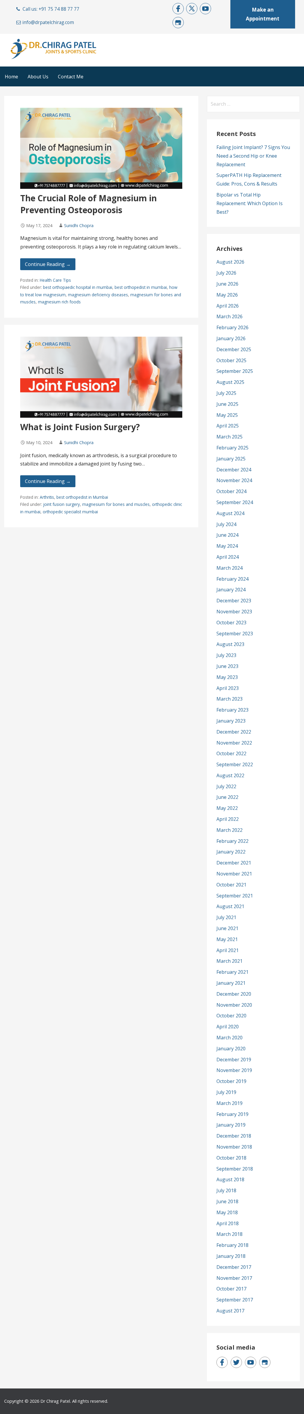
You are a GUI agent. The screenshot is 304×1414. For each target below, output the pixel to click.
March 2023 (229, 699)
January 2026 (231, 338)
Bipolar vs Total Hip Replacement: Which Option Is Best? (249, 203)
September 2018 (234, 1169)
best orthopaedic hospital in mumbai (77, 287)
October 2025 (231, 360)
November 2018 (234, 1147)
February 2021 (232, 972)
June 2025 (227, 404)
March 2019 (229, 1103)
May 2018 (227, 1212)
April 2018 (227, 1223)
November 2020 (234, 1005)
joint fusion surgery (61, 504)
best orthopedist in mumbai (141, 287)
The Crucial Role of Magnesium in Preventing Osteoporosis (88, 203)
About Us (38, 76)
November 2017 (234, 1278)
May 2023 (227, 677)
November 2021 (234, 873)
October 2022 (231, 753)
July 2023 (226, 655)
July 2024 (226, 524)
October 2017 (231, 1288)
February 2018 (232, 1245)
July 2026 (226, 273)
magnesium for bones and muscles (116, 504)
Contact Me (70, 76)
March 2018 (229, 1234)
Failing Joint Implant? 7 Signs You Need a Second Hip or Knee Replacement (253, 156)
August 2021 (230, 906)
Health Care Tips (55, 280)
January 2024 (231, 589)
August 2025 (230, 382)
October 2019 (231, 1081)
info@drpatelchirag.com (48, 22)
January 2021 (231, 983)
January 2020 (231, 1048)
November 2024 (234, 480)
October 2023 (231, 622)
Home (11, 76)
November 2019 (234, 1070)
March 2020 (229, 1037)
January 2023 (231, 721)
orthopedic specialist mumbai (70, 511)
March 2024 (229, 568)
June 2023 (227, 666)
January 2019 (231, 1125)
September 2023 (234, 633)
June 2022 (227, 797)
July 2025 (226, 393)
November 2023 (234, 611)
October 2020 (231, 1015)
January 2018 (231, 1256)
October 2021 (231, 884)
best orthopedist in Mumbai (82, 497)
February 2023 (232, 710)
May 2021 (227, 939)
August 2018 (230, 1179)
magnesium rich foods (59, 302)
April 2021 (227, 950)
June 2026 (227, 284)
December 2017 (233, 1267)
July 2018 (226, 1190)
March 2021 (229, 961)
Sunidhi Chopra (79, 225)
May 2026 (227, 295)
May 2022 (227, 808)
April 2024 (227, 557)
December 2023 (233, 600)
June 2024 (227, 535)
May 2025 (227, 415)
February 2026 (232, 327)
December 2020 (233, 994)
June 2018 (227, 1201)
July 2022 (226, 786)
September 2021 (234, 895)
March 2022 (229, 830)
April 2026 (227, 306)
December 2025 (233, 349)
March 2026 (229, 316)
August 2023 (230, 644)
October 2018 (231, 1158)
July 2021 (226, 917)
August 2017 (230, 1310)
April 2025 (227, 425)
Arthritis (47, 497)
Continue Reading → (48, 264)
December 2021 (233, 862)
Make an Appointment (262, 14)
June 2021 (227, 928)
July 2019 (226, 1092)
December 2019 (233, 1059)
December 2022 (233, 732)
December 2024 (233, 469)
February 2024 (232, 579)
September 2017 (234, 1299)
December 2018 (233, 1136)
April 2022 (227, 819)
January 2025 (231, 458)
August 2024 (230, 513)
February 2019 (232, 1114)
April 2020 (227, 1026)
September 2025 (234, 371)
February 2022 (232, 841)
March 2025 (229, 436)
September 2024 (234, 502)
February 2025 (232, 447)
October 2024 (231, 491)
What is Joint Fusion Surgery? (80, 427)
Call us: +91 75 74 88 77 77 (51, 9)
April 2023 (227, 688)
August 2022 (230, 775)
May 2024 (227, 546)
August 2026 (230, 262)
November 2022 (234, 743)
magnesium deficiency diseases (98, 294)
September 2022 (234, 764)
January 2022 (231, 851)
